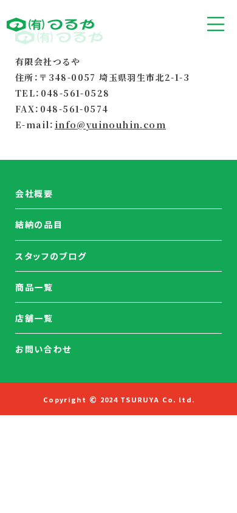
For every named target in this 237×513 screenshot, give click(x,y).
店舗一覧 (34, 318)
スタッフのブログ (50, 256)
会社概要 (34, 193)
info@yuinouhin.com (110, 124)
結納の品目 (39, 224)
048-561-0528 (75, 93)
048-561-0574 (74, 109)
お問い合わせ (43, 349)
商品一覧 (34, 287)
